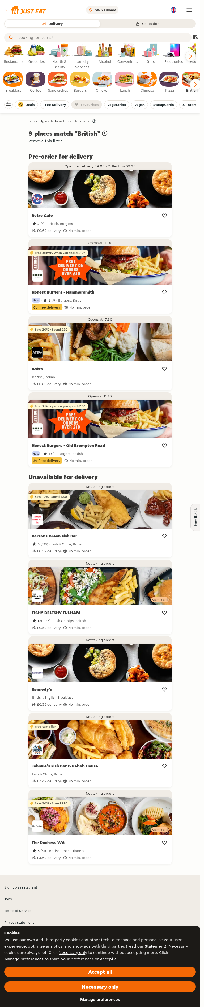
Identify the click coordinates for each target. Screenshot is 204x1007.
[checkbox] (13, 82)
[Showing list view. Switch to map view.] (195, 38)
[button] (25, 10)
